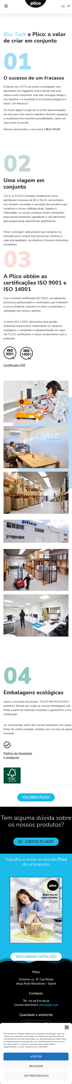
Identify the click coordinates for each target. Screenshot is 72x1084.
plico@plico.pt (48, 1005)
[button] (67, 1027)
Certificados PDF (14, 365)
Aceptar (36, 1056)
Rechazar (36, 1066)
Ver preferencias (36, 1075)
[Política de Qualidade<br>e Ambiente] (6, 744)
